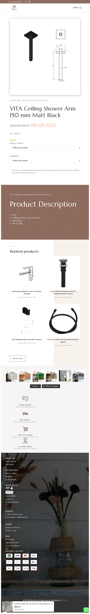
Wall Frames (9, 476)
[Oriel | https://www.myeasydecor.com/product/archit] (52, 376)
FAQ (6, 549)
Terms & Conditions (12, 546)
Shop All (18, 358)
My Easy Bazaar (10, 479)
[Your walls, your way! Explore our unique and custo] (65, 376)
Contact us (9, 499)
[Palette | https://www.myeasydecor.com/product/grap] (11, 376)
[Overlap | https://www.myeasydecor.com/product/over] (25, 376)
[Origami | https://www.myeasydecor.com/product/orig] (38, 376)
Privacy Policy (10, 539)
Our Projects (9, 464)
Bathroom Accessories (35, 100)
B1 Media (64, 600)
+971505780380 (16, 2)
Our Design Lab (10, 461)
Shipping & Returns (12, 543)
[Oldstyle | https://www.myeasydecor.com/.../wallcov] (78, 376)
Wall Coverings (10, 473)
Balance (17, 607)
